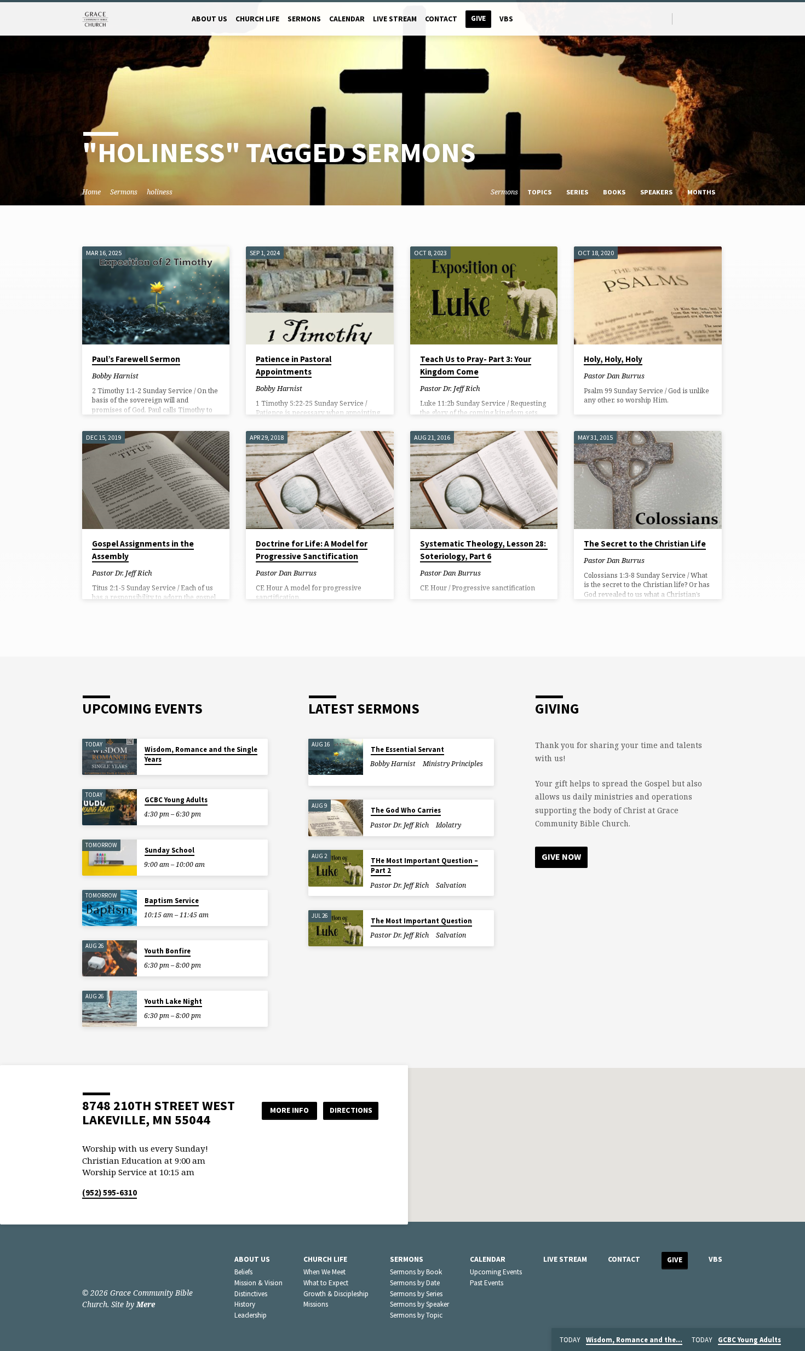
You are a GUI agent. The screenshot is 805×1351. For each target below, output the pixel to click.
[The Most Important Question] (335, 928)
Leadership (250, 1315)
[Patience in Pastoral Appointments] (319, 295)
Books (615, 192)
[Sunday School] (109, 858)
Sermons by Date (415, 1282)
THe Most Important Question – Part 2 (424, 865)
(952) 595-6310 (109, 1192)
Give (478, 18)
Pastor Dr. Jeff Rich (450, 388)
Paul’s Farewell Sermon (136, 359)
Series (578, 192)
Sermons (304, 19)
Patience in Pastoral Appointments (293, 365)
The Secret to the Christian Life (645, 543)
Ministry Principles (453, 763)
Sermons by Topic (416, 1315)
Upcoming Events (496, 1272)
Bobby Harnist (115, 376)
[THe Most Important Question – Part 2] (335, 868)
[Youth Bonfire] (109, 958)
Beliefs (243, 1272)
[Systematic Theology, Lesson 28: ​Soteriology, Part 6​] (483, 480)
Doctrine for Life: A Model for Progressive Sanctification (311, 549)
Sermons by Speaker (419, 1304)
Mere (145, 1304)
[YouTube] (709, 18)
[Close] (794, 1340)
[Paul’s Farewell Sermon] (155, 295)
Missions (315, 1304)
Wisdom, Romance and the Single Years (201, 754)
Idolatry (448, 825)
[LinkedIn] (696, 18)
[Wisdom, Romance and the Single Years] (109, 757)
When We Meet (324, 1272)
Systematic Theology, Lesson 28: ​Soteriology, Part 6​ (484, 549)
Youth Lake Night (173, 1001)
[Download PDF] (155, 376)
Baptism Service (172, 900)
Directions (351, 1110)
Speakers (657, 192)
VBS (506, 19)
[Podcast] (720, 18)
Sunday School (169, 850)
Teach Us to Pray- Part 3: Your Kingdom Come (475, 365)
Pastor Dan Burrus (614, 376)
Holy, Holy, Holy (613, 359)
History (244, 1304)
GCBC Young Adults (176, 799)
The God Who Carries (406, 810)
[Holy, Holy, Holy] (647, 295)
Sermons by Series (416, 1293)
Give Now (561, 856)
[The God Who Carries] (335, 818)
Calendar (347, 19)
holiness (160, 192)
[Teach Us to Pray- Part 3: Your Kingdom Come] (483, 295)
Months (702, 192)
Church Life (257, 19)
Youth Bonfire (168, 951)
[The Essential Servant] (335, 757)
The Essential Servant (407, 749)
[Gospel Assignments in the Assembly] (155, 480)
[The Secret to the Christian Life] (647, 480)
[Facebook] (683, 18)
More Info (289, 1110)
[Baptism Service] (109, 908)
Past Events (486, 1282)
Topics (540, 192)
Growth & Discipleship (336, 1293)
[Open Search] (663, 19)
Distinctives (250, 1293)
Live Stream (395, 19)
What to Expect (325, 1282)
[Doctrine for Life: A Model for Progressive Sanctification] (319, 480)
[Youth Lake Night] (109, 1009)
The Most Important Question (421, 920)
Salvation (451, 885)
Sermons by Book (416, 1272)
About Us (209, 19)
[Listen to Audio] (148, 376)
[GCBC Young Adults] (109, 807)
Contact (441, 19)
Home (91, 192)
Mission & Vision (258, 1282)
